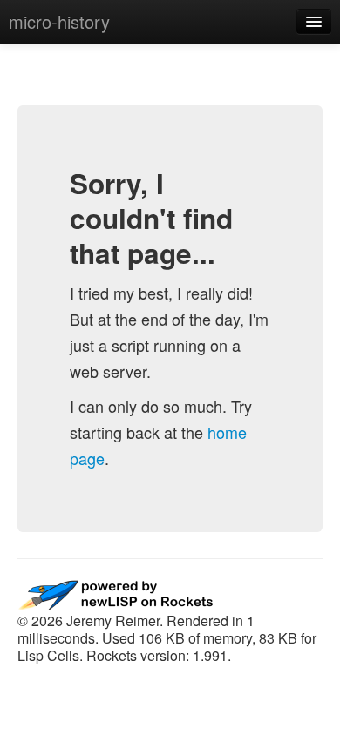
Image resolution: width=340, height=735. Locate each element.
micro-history (59, 21)
